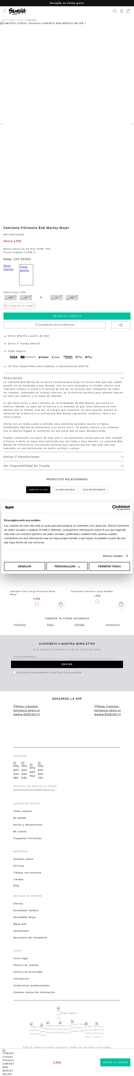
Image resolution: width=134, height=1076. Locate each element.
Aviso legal (20, 958)
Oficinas (18, 865)
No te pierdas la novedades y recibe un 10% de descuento (67, 649)
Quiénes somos (23, 859)
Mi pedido (19, 818)
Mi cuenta (20, 831)
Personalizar (65, 566)
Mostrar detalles (113, 555)
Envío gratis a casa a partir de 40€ (79, 3)
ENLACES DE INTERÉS (27, 896)
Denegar (24, 566)
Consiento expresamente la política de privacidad (49, 672)
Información (21, 978)
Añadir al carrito (67, 316)
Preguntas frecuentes (27, 838)
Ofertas (18, 903)
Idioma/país (21, 930)
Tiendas (18, 879)
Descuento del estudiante (30, 937)
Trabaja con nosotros (27, 872)
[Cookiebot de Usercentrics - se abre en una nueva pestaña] (114, 507)
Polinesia (20, 625)
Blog (16, 885)
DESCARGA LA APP (67, 699)
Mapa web (20, 924)
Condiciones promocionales (31, 985)
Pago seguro (69, 1013)
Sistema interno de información (34, 992)
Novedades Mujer (24, 917)
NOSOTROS (20, 851)
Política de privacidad (27, 972)
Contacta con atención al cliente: (35, 786)
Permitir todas (109, 566)
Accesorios (113, 625)
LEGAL (17, 950)
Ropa (50, 625)
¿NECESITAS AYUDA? (27, 803)
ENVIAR (67, 664)
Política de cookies (26, 965)
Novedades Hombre (26, 910)
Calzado (80, 625)
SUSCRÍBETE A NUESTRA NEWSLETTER (67, 644)
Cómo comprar (22, 811)
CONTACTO (20, 756)
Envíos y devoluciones (28, 824)
